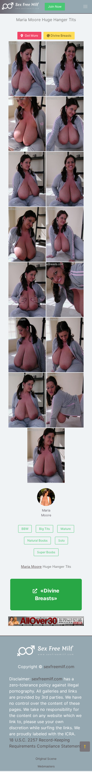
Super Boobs (46, 552)
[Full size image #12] (27, 400)
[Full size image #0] (27, 68)
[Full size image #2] (27, 123)
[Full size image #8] (27, 289)
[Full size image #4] (27, 179)
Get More (31, 35)
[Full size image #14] (46, 455)
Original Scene (46, 759)
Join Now (55, 6)
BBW (24, 529)
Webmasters (46, 766)
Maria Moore (46, 512)
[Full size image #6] (27, 234)
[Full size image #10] (27, 345)
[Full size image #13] (65, 400)
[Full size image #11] (65, 345)
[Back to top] (85, 746)
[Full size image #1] (65, 68)
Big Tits (44, 529)
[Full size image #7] (65, 234)
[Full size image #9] (65, 289)
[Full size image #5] (65, 179)
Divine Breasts (61, 35)
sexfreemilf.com (59, 666)
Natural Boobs (37, 540)
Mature (66, 529)
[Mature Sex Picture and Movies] (46, 624)
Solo (61, 540)
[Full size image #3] (65, 123)
